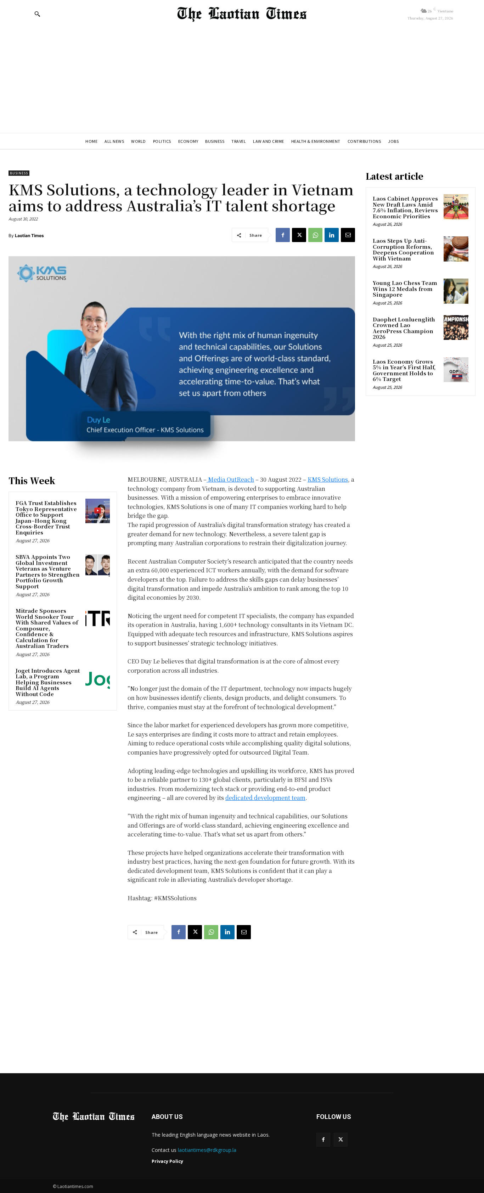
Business (19, 173)
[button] (37, 13)
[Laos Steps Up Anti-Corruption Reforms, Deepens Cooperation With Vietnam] (456, 248)
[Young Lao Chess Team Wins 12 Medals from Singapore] (456, 291)
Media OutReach (231, 479)
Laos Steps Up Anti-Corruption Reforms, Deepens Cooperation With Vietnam (403, 249)
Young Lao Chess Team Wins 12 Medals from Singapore (405, 288)
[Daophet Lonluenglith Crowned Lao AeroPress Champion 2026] (456, 327)
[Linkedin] (332, 235)
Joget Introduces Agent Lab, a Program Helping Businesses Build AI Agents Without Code (48, 682)
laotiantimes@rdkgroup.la (207, 1150)
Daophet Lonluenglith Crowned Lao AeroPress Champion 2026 (404, 328)
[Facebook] (283, 235)
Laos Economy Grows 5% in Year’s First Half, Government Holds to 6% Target (404, 370)
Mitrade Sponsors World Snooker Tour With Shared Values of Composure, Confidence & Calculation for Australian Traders (47, 628)
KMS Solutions (328, 479)
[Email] (348, 235)
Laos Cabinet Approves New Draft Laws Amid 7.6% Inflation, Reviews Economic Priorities (405, 207)
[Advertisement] (242, 79)
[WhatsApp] (315, 235)
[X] (299, 235)
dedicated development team (265, 798)
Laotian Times (29, 235)
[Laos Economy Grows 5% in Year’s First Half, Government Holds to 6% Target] (456, 369)
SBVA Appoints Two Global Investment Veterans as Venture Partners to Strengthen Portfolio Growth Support (48, 571)
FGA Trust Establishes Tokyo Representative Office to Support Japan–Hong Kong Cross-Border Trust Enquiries (46, 517)
